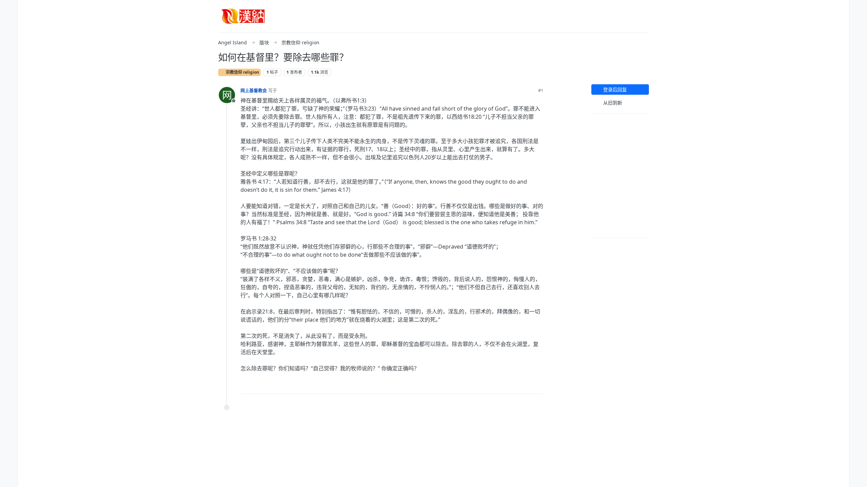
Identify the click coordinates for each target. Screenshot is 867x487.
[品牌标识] (243, 16)
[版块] (9, 35)
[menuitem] (858, 8)
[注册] (858, 21)
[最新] (9, 8)
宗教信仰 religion (242, 72)
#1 (540, 90)
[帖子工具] (537, 385)
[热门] (9, 21)
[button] (9, 48)
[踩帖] (524, 385)
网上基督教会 (253, 90)
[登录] (858, 8)
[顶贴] (500, 385)
